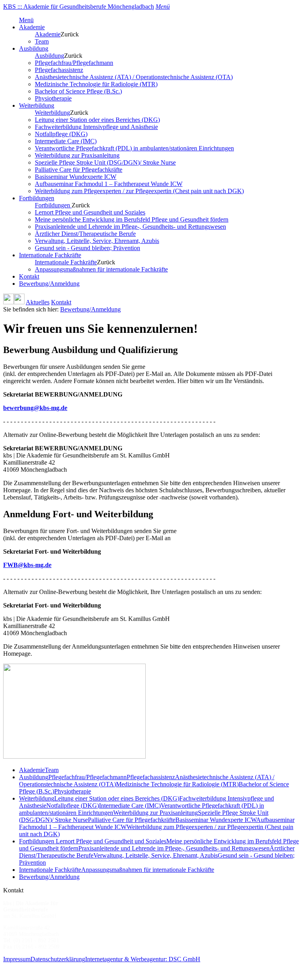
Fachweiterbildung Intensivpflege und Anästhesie (96, 126)
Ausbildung (33, 48)
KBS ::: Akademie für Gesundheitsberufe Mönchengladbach (78, 6)
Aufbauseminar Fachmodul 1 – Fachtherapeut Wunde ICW (108, 183)
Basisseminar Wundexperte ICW (75, 176)
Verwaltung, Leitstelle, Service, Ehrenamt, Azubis (97, 240)
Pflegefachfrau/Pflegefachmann (74, 62)
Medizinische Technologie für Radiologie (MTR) (96, 84)
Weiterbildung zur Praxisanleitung (77, 155)
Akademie (32, 27)
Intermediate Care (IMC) (66, 141)
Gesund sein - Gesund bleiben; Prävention (87, 248)
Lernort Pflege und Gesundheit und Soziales (90, 212)
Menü (26, 20)
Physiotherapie (53, 98)
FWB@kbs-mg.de (27, 565)
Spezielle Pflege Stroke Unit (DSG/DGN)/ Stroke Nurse (105, 162)
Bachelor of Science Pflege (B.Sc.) (78, 91)
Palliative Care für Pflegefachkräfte (78, 169)
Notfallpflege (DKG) (61, 134)
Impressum (16, 959)
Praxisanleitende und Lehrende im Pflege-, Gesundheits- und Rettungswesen (130, 226)
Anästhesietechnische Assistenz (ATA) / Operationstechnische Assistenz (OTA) (134, 77)
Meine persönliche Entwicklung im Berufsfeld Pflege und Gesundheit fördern (131, 219)
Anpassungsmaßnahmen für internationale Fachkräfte (101, 269)
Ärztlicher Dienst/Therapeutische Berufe (85, 233)
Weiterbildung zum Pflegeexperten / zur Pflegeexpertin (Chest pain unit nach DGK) (139, 191)
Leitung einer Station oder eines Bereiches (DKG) (97, 119)
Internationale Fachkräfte (50, 255)
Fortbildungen (36, 198)
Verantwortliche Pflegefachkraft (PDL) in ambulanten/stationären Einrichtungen (134, 148)
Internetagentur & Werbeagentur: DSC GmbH (142, 959)
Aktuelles (37, 302)
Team (42, 41)
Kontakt (29, 276)
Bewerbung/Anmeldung (49, 283)
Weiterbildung (36, 105)
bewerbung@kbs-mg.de (35, 407)
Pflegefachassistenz (59, 69)
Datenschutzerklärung (57, 959)
